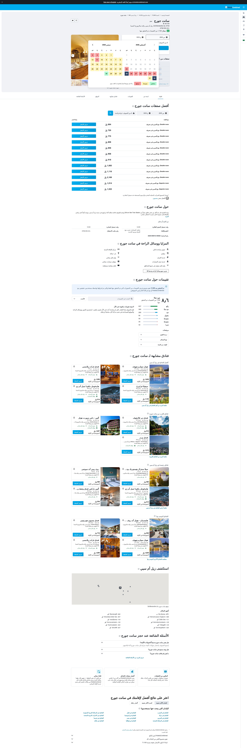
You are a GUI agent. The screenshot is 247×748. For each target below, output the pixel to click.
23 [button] (154, 73)
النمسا (157, 15)
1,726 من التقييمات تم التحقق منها (151, 31)
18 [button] (145, 69)
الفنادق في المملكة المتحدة (160, 721)
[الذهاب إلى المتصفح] (243, 29)
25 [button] (145, 73)
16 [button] (154, 69)
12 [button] (140, 64)
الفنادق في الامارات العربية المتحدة (94, 715)
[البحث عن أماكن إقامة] (243, 17)
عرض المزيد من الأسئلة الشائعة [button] (135, 657)
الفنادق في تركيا (163, 715)
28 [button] (131, 73)
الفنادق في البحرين (163, 718)
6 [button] (120, 60)
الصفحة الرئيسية (165, 15)
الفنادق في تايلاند (99, 721)
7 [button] (131, 60)
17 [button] (150, 69)
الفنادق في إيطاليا (131, 721)
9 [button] (154, 64)
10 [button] (150, 64)
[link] (154, 405)
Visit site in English (109, 2)
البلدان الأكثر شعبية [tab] (161, 703)
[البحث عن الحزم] (243, 25)
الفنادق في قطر (131, 713)
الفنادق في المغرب (163, 713)
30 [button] (154, 78)
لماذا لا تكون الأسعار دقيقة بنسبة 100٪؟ (154, 742)
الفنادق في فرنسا (99, 718)
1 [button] (126, 55)
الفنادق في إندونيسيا (130, 715)
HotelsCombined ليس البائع (158, 735)
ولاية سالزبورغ (146, 15)
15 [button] (127, 64)
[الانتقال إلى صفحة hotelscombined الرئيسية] (232, 7)
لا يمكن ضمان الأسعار (127, 730)
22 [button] (127, 69)
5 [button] (140, 60)
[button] (2, 2)
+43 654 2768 (164, 28)
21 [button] (131, 69)
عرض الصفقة (127, 381)
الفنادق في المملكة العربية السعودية (93, 713)
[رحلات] (243, 35)
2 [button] (154, 60)
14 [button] (131, 64)
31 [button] (150, 78)
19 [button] (140, 69)
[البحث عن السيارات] (243, 21)
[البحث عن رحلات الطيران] (243, 13)
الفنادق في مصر (131, 718)
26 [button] (140, 73)
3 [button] (149, 60)
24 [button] (150, 73)
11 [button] (145, 64)
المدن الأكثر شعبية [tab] (147, 703)
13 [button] (136, 64)
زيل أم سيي (134, 15)
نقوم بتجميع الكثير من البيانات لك (157, 739)
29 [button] (127, 73)
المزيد (167, 216)
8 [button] (126, 60)
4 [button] (145, 60)
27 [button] (136, 73)
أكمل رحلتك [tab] (134, 703)
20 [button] (136, 69)
